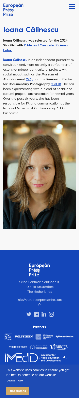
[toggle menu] (72, 6)
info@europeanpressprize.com (39, 300)
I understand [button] (17, 390)
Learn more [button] (14, 380)
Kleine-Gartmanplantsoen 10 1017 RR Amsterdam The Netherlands (39, 287)
